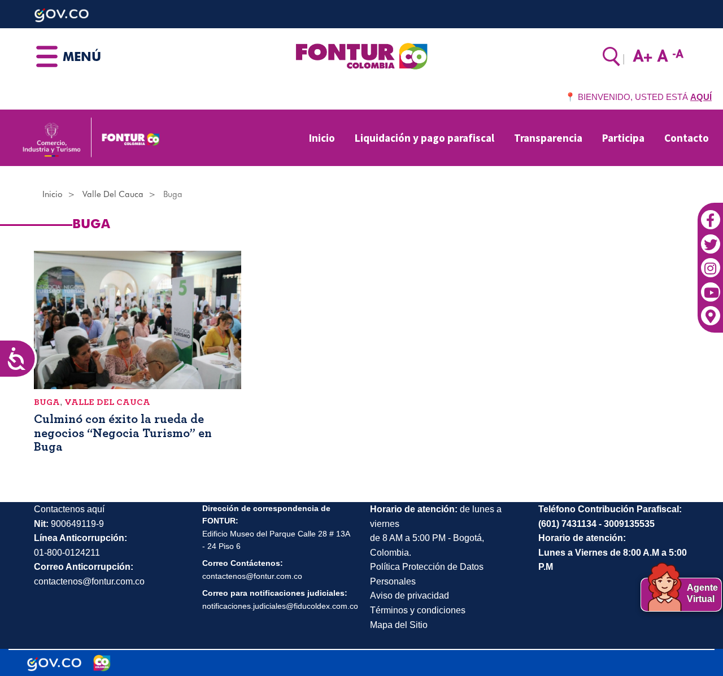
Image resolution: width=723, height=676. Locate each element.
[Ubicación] (710, 310)
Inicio (322, 138)
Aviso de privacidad (409, 595)
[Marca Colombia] (102, 663)
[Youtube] (710, 286)
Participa (623, 138)
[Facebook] (710, 214)
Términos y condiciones (417, 610)
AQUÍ (701, 97)
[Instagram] (710, 262)
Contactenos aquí (69, 509)
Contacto (686, 138)
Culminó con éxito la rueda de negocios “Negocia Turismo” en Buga (123, 432)
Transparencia (548, 138)
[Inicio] (361, 55)
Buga (47, 402)
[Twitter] (710, 238)
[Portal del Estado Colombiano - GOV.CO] (54, 663)
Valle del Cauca (112, 194)
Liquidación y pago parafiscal (424, 138)
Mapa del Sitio (399, 625)
